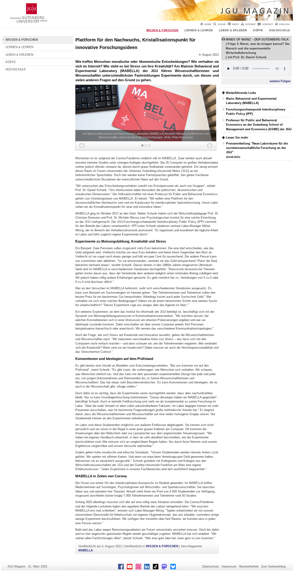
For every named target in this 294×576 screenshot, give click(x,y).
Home (207, 24)
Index (235, 24)
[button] (81, 145)
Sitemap (250, 24)
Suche (222, 24)
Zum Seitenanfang (273, 566)
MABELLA (85, 550)
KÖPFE (258, 30)
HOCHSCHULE (279, 30)
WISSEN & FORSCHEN (162, 30)
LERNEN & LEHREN (198, 30)
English (284, 24)
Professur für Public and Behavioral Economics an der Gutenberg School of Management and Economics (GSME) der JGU (258, 125)
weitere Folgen (280, 81)
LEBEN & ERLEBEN (233, 30)
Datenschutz (210, 566)
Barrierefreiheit (249, 566)
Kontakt (267, 24)
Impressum (229, 566)
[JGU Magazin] (147, 10)
